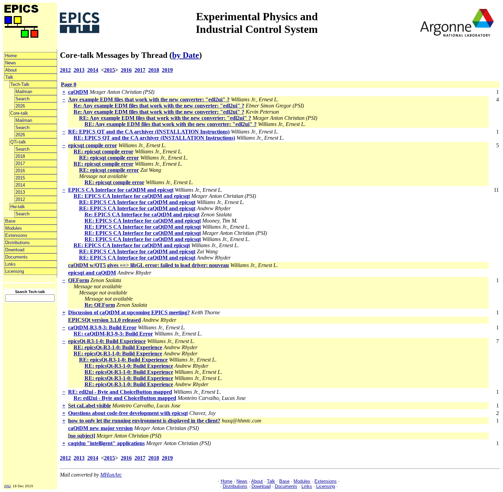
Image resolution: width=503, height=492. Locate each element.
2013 (20, 192)
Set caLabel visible (89, 405)
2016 (20, 170)
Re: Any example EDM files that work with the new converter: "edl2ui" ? (159, 106)
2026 (20, 106)
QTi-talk (18, 141)
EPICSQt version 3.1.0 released (104, 320)
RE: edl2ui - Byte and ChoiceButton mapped (120, 392)
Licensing (14, 271)
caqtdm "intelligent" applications (106, 443)
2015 (20, 177)
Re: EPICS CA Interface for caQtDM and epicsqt (142, 214)
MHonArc (111, 475)
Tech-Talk (19, 84)
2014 (20, 185)
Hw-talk (17, 206)
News (10, 62)
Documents (16, 257)
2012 (20, 199)
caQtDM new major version (100, 428)
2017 (20, 163)
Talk (9, 77)
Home (11, 55)
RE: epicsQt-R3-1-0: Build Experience (118, 347)
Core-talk (19, 113)
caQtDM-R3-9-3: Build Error (102, 327)
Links (10, 264)
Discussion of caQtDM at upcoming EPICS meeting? (129, 312)
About (11, 70)
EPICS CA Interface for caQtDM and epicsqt (120, 190)
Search (22, 98)
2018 (20, 156)
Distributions (17, 242)
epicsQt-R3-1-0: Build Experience (107, 341)
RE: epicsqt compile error (103, 151)
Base (10, 221)
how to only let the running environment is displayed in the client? (144, 421)
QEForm (78, 280)
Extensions (16, 235)
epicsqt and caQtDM (92, 273)
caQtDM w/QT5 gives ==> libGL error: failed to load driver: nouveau (148, 265)
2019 (167, 70)
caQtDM (78, 92)
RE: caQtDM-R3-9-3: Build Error (113, 334)
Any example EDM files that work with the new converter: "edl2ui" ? (149, 99)
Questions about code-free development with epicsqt (128, 413)
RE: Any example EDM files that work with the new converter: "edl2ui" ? (165, 118)
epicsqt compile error (92, 145)
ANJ (7, 486)
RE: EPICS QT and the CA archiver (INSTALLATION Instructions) (149, 132)
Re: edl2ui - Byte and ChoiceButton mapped (125, 398)
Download (14, 249)
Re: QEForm (100, 305)
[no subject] (81, 436)
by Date (185, 55)
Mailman (23, 91)
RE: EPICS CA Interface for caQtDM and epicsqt (132, 196)
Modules (13, 228)
